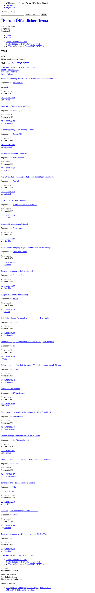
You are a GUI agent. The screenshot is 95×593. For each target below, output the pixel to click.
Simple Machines (28, 590)
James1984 (17, 134)
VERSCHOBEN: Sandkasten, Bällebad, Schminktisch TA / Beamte (27, 177)
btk (14, 346)
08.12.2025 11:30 (8, 98)
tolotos (15, 463)
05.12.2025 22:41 (8, 145)
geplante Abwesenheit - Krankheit (14, 153)
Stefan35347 (30, 46)
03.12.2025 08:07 (8, 262)
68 (13, 491)
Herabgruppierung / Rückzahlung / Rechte (17, 130)
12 (28, 67)
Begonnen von (13, 70)
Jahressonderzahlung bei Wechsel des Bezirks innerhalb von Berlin (27, 78)
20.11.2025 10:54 (8, 549)
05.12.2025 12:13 (8, 168)
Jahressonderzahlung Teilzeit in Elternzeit (17, 271)
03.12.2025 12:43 (8, 239)
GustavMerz (18, 228)
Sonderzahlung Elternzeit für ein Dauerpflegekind (20, 436)
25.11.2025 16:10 (8, 380)
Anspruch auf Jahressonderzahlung (14, 294)
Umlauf (7, 100)
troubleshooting (10, 476)
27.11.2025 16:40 (8, 333)
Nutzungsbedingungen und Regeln (24, 588)
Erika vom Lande (20, 252)
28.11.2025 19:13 (8, 309)
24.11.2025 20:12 (8, 427)
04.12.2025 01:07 (8, 192)
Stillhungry (17, 110)
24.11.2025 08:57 (8, 474)
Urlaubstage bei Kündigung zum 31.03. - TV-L (19, 511)
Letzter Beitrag (7, 74)
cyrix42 (7, 170)
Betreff (3, 70)
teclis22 (7, 504)
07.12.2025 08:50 (8, 121)
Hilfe (8, 588)
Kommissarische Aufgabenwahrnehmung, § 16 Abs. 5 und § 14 (26, 412)
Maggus (7, 453)
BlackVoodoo (18, 157)
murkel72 (16, 369)
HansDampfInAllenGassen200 (25, 205)
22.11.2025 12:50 (8, 502)
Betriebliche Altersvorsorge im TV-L (15, 106)
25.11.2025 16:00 (8, 403)
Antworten (5, 72)
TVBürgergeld (18, 393)
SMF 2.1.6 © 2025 (13, 590)
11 (26, 67)
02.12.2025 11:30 (8, 286)
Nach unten (5, 67)
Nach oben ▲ (45, 588)
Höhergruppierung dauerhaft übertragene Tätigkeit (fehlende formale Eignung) (31, 365)
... (18, 67)
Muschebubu (18, 416)
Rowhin (7, 241)
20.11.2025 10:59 (8, 525)
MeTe (6, 406)
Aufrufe (14, 72)
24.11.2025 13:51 (8, 451)
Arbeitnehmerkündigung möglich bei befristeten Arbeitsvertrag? (26, 247)
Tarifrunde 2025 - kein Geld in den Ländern (18, 483)
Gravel (15, 322)
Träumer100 (18, 83)
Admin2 (16, 181)
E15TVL (39, 46)
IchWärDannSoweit (21, 440)
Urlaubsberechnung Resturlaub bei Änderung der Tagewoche (25, 318)
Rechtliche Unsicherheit (10, 389)
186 (33, 67)
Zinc (15, 487)
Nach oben (5, 555)
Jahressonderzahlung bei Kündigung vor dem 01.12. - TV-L (24, 534)
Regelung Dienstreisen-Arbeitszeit (14, 224)
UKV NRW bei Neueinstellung (13, 200)
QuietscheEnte (18, 275)
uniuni (15, 515)
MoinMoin (8, 123)
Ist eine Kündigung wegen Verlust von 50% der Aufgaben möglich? (27, 342)
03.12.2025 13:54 (8, 215)
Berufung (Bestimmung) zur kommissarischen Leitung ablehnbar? (26, 459)
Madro (15, 299)
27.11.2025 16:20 (8, 356)
